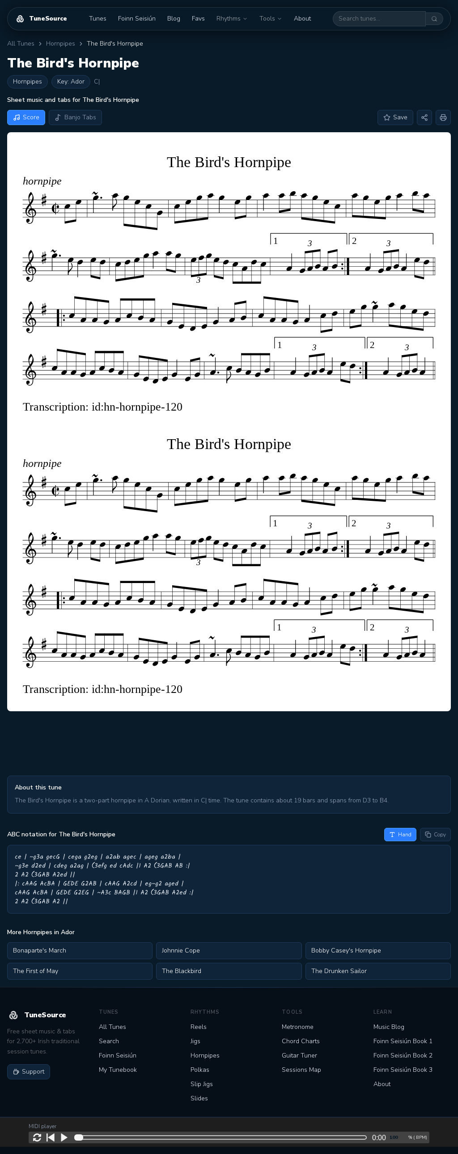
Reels (199, 1027)
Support (33, 1071)
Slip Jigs (202, 1084)
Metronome (298, 1027)
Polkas (200, 1070)
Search (109, 1041)
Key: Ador (71, 81)
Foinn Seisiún (137, 18)
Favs (198, 18)
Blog (173, 18)
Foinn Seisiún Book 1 (403, 1041)
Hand (404, 834)
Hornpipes (60, 43)
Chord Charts (301, 1041)
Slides (199, 1098)
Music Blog (388, 1027)
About (302, 18)
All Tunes (20, 43)
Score (31, 117)
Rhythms (228, 18)
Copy (440, 834)
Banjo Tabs (80, 117)
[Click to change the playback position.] (222, 1137)
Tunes (97, 18)
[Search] (434, 19)
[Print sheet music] (443, 117)
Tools (267, 18)
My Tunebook (118, 1070)
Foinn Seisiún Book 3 (403, 1070)
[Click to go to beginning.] (50, 1137)
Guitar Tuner (299, 1055)
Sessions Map (301, 1070)
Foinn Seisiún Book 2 (403, 1055)
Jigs (195, 1041)
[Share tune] (424, 117)
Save (400, 117)
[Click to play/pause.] (64, 1137)
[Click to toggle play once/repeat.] (37, 1137)
